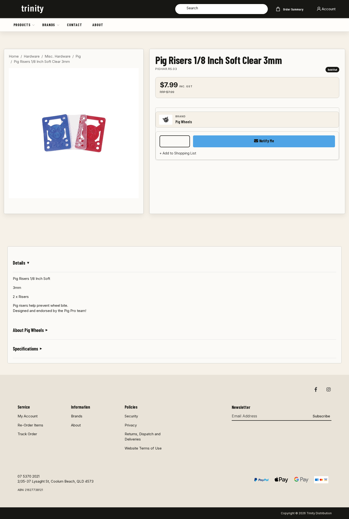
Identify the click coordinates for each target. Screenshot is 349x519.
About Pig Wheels (28, 330)
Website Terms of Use (143, 448)
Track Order (27, 434)
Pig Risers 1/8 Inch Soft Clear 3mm (42, 61)
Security (131, 416)
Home (14, 56)
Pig (78, 56)
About (97, 24)
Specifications (25, 348)
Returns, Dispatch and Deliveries (142, 436)
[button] (34, 24)
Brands (48, 24)
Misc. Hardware (58, 56)
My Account (28, 416)
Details (19, 263)
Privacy (131, 425)
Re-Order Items (30, 425)
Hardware (32, 56)
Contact (74, 24)
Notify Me (266, 140)
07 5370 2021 (28, 476)
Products (22, 24)
